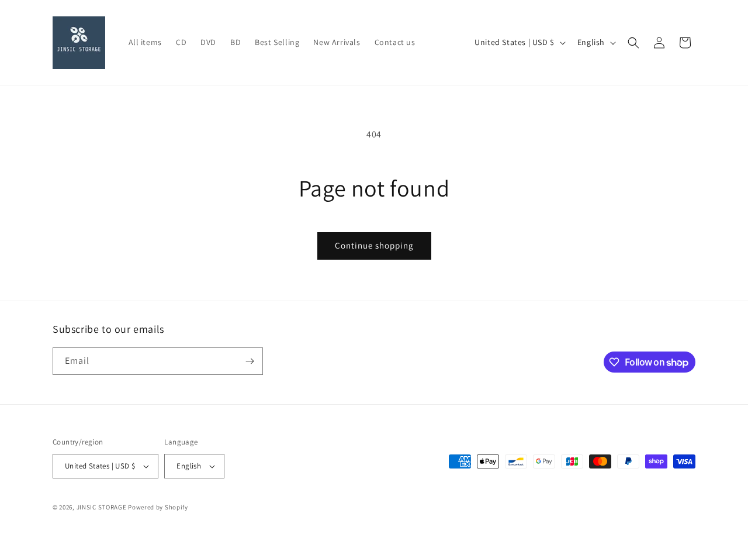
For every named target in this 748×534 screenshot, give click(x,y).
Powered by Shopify (158, 507)
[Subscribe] (249, 361)
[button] (633, 43)
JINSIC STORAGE (102, 507)
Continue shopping (374, 245)
